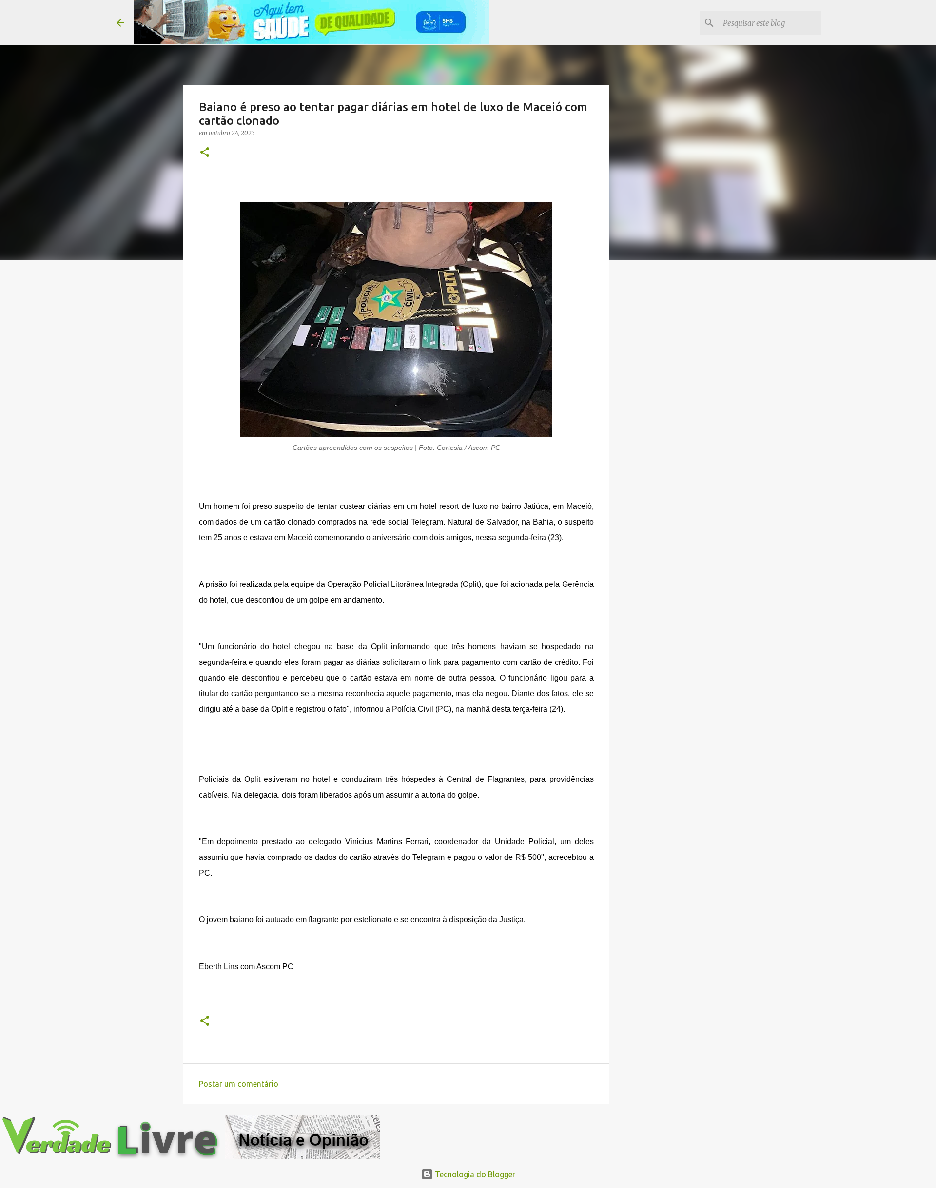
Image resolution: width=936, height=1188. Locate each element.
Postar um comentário (238, 1083)
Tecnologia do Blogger (474, 1174)
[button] (205, 152)
